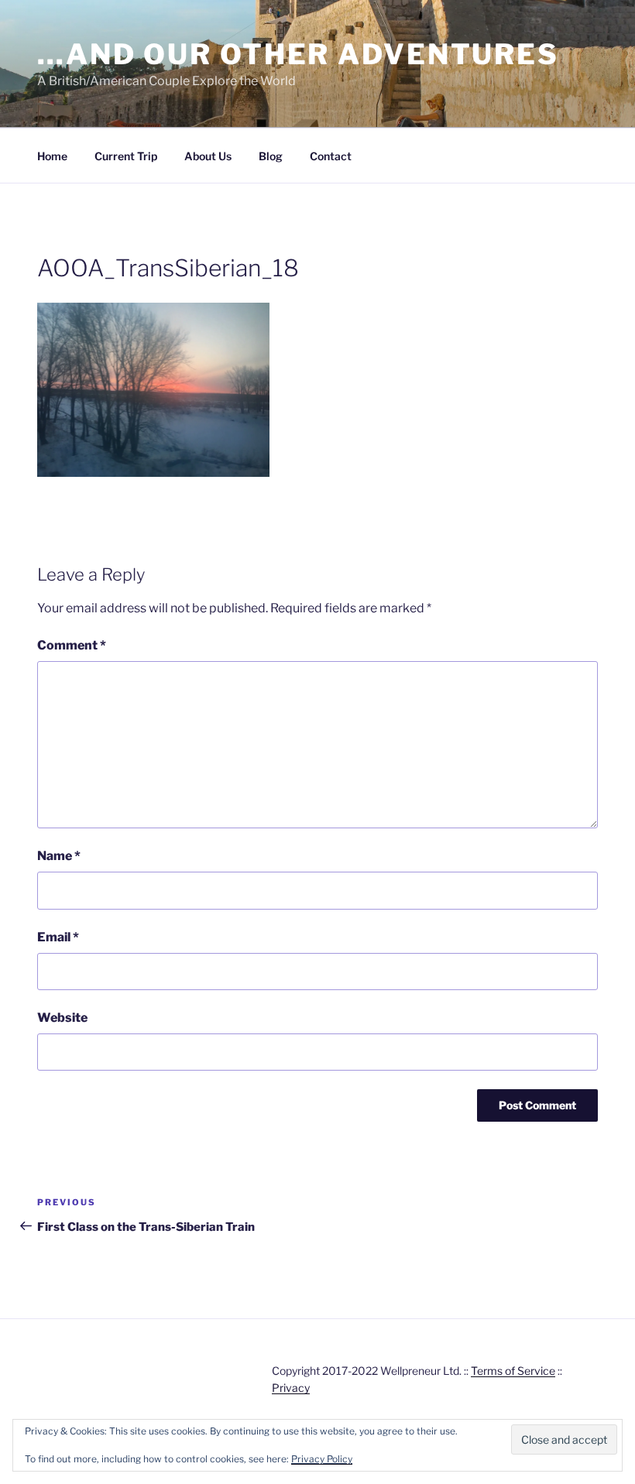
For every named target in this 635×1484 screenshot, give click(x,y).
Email (58, 937)
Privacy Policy (321, 1459)
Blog (271, 156)
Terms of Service (513, 1370)
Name (59, 855)
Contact (331, 156)
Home (52, 156)
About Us (208, 156)
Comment (71, 645)
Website (62, 1017)
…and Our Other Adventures (298, 54)
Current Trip (125, 156)
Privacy (291, 1387)
